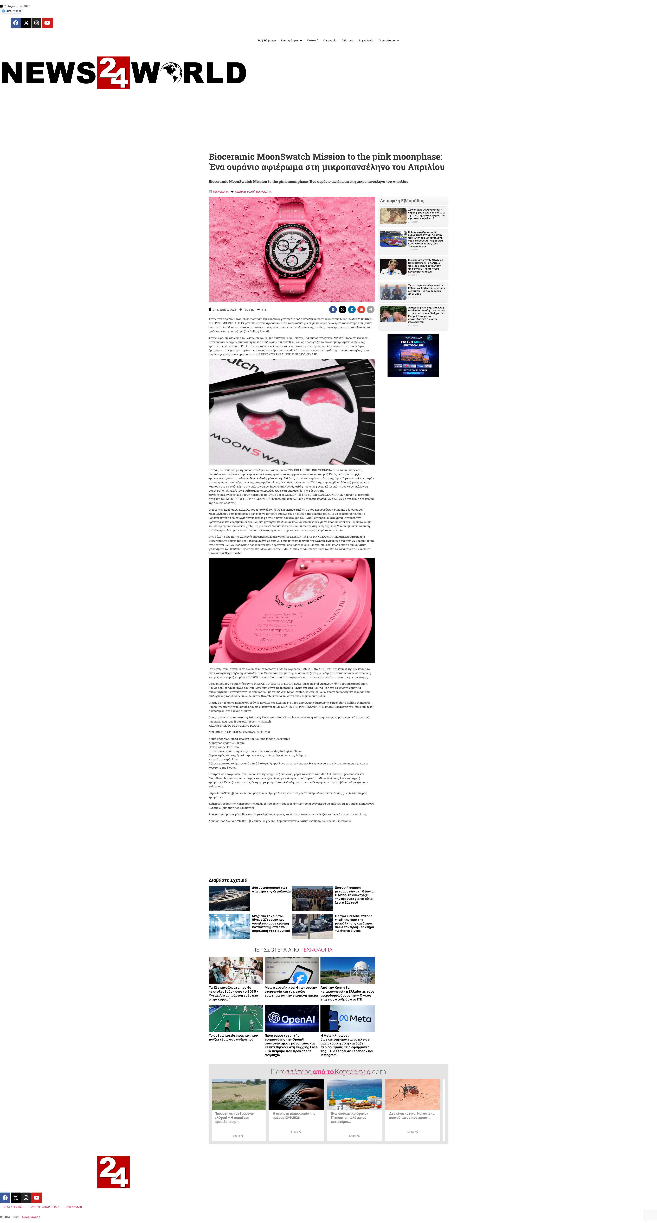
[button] (333, 309)
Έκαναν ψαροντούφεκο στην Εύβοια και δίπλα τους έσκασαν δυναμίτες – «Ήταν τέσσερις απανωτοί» (426, 289)
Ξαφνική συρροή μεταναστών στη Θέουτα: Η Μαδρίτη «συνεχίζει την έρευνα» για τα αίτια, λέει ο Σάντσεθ (355, 895)
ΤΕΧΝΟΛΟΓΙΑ (263, 191)
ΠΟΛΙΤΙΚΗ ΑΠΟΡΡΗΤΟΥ (44, 1206)
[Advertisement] (328, 123)
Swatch (240, 191)
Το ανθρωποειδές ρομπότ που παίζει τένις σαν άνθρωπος (233, 1037)
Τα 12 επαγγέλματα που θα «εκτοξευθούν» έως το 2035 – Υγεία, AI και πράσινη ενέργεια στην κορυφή (233, 993)
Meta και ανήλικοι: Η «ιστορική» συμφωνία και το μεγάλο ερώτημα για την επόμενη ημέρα (291, 991)
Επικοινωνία (74, 1206)
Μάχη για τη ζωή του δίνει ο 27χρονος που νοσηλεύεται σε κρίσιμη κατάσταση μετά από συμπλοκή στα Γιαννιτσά (271, 923)
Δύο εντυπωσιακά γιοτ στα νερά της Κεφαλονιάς (272, 889)
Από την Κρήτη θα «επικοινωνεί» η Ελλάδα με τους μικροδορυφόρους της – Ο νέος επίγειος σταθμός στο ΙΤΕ (347, 993)
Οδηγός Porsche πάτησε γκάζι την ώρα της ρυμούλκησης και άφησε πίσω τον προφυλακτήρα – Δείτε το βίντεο (354, 923)
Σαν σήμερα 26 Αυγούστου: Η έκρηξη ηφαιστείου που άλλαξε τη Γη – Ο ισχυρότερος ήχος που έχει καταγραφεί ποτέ (426, 214)
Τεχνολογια (220, 191)
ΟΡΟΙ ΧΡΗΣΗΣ (12, 1206)
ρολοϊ (251, 191)
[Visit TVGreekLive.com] (413, 355)
